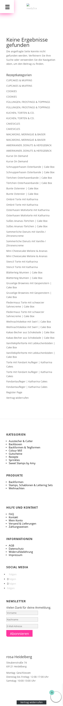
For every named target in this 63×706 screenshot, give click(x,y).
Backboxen (15, 444)
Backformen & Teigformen (24, 447)
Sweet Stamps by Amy (22, 463)
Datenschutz (16, 548)
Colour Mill (15, 450)
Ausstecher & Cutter (21, 441)
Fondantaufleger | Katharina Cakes (26, 381)
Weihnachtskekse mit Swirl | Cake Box (28, 321)
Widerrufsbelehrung (21, 551)
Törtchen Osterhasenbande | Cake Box (29, 177)
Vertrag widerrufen (17, 397)
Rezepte (13, 457)
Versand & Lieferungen (22, 523)
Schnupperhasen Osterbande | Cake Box (30, 166)
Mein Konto (16, 520)
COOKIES (11, 91)
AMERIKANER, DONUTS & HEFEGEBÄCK (29, 145)
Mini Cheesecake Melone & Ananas (26, 251)
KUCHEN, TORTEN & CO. (20, 112)
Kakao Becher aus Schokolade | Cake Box (30, 332)
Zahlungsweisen (18, 526)
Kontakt (13, 517)
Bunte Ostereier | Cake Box (22, 188)
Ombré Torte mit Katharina (22, 199)
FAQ (11, 514)
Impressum (15, 555)
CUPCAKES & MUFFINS (19, 80)
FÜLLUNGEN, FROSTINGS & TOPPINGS (28, 102)
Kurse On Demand (17, 156)
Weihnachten (16, 488)
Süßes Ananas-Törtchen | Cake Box (26, 221)
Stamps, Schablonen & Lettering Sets (31, 485)
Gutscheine (15, 453)
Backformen (16, 482)
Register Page (14, 392)
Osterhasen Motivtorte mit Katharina (28, 210)
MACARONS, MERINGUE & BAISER (26, 134)
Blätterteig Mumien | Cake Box (24, 272)
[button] (7, 6)
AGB (11, 545)
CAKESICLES (13, 123)
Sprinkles (14, 460)
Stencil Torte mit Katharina (22, 261)
